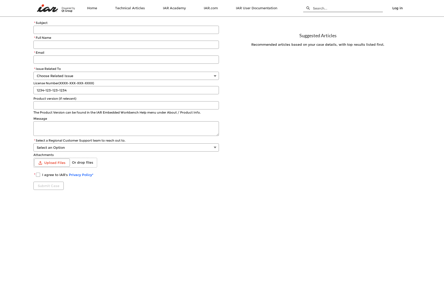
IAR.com (211, 8)
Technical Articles (130, 8)
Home (92, 8)
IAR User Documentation (256, 8)
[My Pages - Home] (56, 8)
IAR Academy (174, 8)
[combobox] (348, 8)
